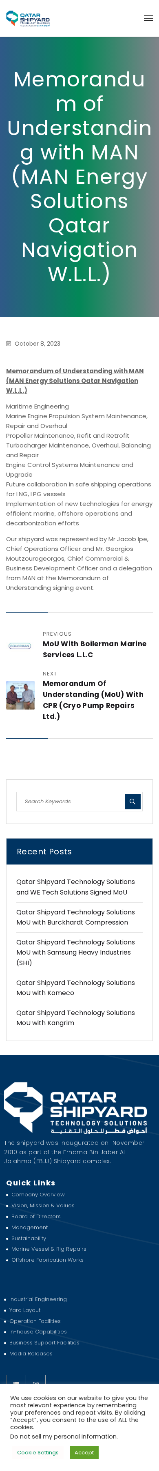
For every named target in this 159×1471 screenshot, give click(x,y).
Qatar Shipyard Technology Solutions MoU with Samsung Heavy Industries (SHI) (75, 953)
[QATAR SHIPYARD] (28, 18)
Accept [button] (84, 1452)
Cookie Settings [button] (38, 1452)
